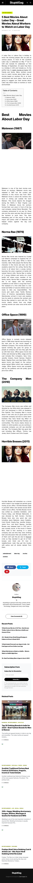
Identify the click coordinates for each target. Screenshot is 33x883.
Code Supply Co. (23, 876)
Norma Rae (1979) (11, 99)
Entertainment (7, 12)
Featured (14, 846)
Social (17, 808)
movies (25, 553)
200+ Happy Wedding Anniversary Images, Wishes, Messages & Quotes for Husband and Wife (16, 813)
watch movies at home (20, 70)
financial (28, 537)
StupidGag (16, 2)
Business (4, 722)
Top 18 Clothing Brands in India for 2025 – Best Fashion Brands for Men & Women (16, 727)
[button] (3, 2)
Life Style (21, 722)
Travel (20, 765)
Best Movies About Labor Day (13, 95)
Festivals (14, 765)
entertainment (7, 553)
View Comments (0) (16, 616)
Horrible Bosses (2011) (13, 105)
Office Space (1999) (12, 101)
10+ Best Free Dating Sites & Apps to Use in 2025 (15, 658)
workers (5, 556)
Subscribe (16, 679)
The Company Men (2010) (14, 103)
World (25, 765)
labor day (17, 553)
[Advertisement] (16, 168)
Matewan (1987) (10, 97)
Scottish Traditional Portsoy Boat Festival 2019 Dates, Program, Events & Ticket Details (15, 770)
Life (13, 808)
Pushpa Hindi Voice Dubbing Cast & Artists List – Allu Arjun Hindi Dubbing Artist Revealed (16, 851)
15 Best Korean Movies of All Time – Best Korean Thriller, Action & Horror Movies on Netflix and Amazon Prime (15, 630)
